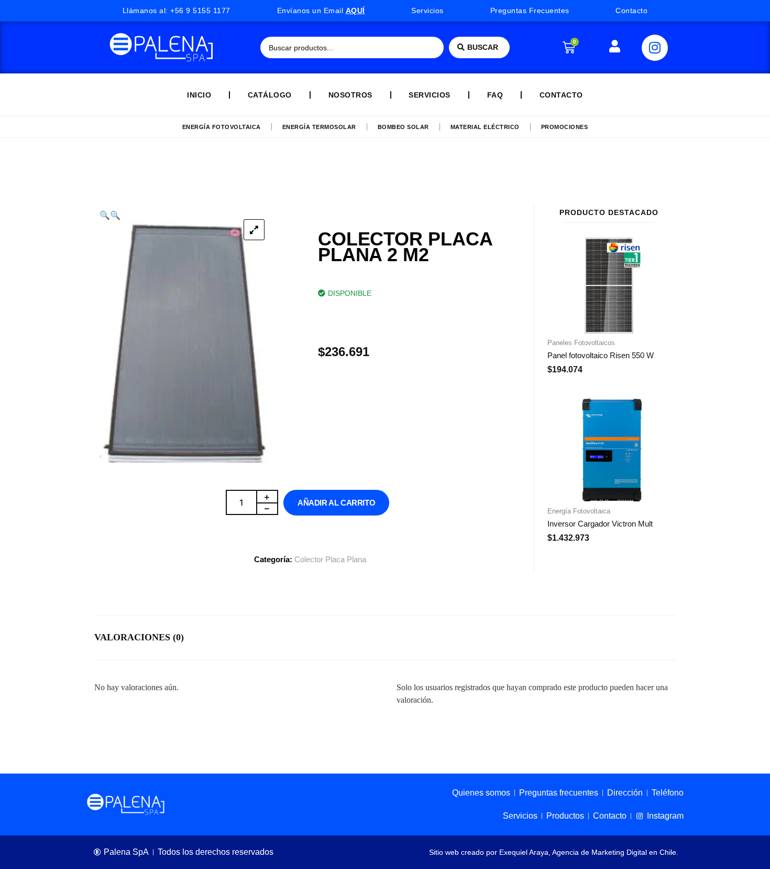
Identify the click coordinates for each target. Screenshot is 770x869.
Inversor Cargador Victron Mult (600, 523)
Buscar (482, 47)
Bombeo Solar (403, 127)
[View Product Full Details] (608, 330)
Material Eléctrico (485, 127)
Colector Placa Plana (330, 559)
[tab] (139, 637)
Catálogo (270, 95)
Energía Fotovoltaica (221, 127)
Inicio (199, 95)
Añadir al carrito (336, 502)
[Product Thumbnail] (254, 229)
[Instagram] (655, 48)
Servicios (429, 95)
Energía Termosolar (319, 127)
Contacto (561, 95)
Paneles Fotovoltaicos (581, 343)
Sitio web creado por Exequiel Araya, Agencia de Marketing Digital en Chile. (553, 852)
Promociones (564, 127)
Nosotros (350, 95)
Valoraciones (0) (139, 637)
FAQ (495, 95)
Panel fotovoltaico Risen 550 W (600, 355)
